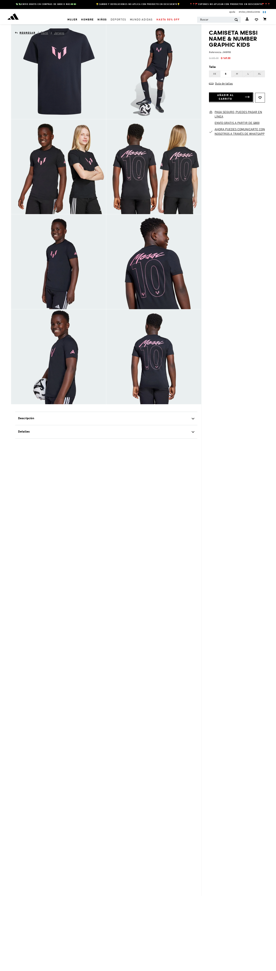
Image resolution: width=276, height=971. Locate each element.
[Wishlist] (256, 19)
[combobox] (219, 20)
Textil (44, 32)
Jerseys (59, 32)
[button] (214, 73)
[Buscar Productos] (236, 20)
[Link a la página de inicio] (25, 32)
